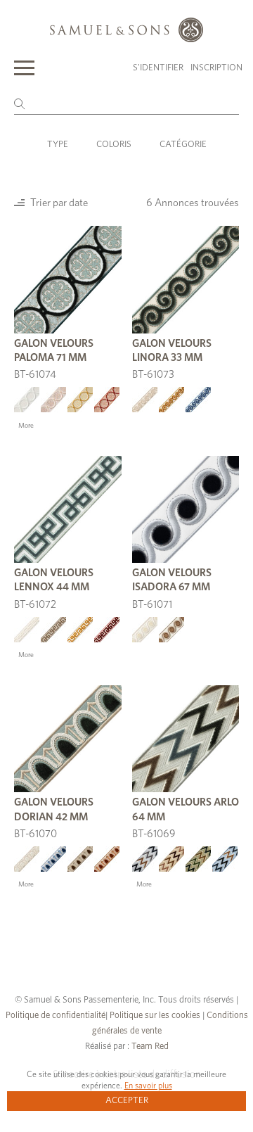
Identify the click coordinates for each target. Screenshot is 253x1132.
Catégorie (183, 144)
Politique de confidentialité (55, 1015)
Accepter (126, 1100)
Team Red (150, 1046)
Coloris (113, 144)
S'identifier (158, 67)
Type (57, 144)
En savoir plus (148, 1085)
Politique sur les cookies (155, 1015)
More (26, 425)
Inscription (216, 67)
